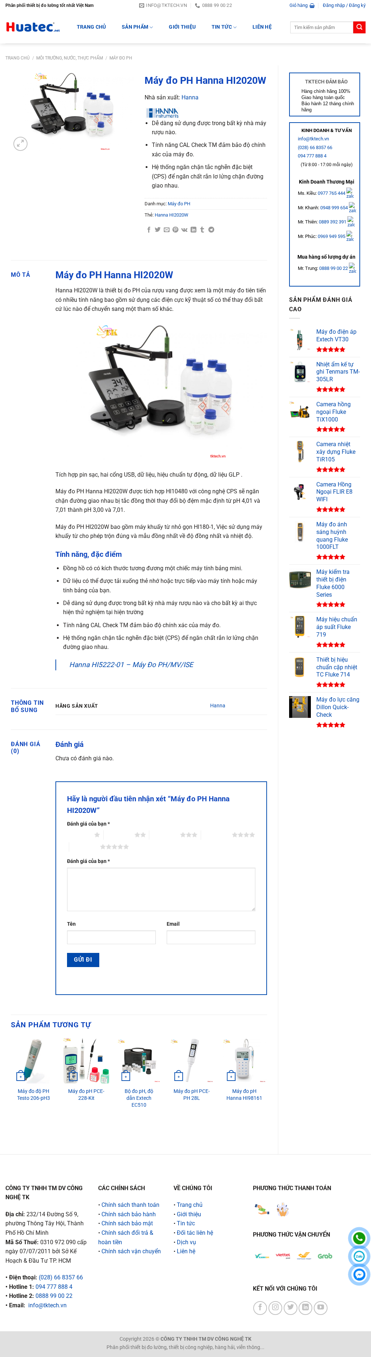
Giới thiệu (182, 27)
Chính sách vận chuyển (131, 1251)
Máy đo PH (120, 58)
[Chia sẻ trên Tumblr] (202, 230)
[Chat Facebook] (359, 1274)
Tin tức (222, 27)
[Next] (266, 1090)
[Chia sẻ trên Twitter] (158, 230)
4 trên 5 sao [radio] (216, 835)
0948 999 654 (334, 207)
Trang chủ (17, 58)
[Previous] (11, 1090)
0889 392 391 (333, 222)
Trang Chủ (91, 27)
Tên (71, 924)
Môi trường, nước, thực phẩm (69, 58)
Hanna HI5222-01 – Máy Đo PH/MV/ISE (131, 665)
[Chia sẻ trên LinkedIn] (193, 230)
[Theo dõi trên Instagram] (275, 1308)
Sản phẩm (135, 27)
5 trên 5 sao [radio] (84, 847)
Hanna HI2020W (171, 215)
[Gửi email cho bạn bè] (167, 230)
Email (173, 924)
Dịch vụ (186, 1242)
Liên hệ (262, 27)
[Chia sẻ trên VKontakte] (184, 230)
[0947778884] (359, 1238)
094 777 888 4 (312, 156)
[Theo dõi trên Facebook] (260, 1308)
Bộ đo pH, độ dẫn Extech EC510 (139, 1098)
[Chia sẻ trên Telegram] (211, 230)
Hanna (190, 97)
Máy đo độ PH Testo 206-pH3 (33, 1094)
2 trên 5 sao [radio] (119, 835)
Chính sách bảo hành (128, 1214)
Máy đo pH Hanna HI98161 (244, 1094)
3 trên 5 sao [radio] (164, 835)
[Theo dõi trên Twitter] (290, 1308)
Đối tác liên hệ (195, 1232)
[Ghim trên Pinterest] (175, 230)
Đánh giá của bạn (88, 824)
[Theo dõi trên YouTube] (321, 1308)
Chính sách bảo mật (127, 1223)
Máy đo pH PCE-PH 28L (192, 1094)
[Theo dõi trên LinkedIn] (305, 1308)
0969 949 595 (332, 236)
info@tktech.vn (313, 138)
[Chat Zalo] (359, 1256)
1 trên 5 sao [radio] (78, 835)
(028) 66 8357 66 (315, 147)
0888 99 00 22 (333, 268)
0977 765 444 (332, 193)
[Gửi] (359, 27)
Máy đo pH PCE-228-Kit (86, 1094)
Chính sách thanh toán (130, 1204)
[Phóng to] (20, 144)
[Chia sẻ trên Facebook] (149, 230)
